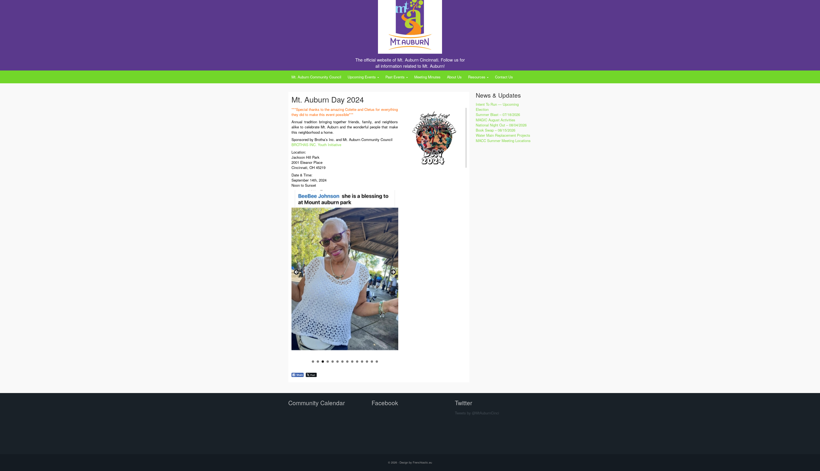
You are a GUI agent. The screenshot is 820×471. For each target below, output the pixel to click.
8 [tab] (347, 361)
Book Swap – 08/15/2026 (495, 130)
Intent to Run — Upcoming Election (497, 106)
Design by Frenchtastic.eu (416, 462)
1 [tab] (313, 361)
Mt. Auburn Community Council (316, 76)
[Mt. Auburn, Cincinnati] (410, 22)
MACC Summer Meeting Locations (503, 140)
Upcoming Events (362, 76)
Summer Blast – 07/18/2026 (498, 114)
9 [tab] (352, 361)
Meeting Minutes (427, 76)
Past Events (395, 76)
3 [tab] (323, 361)
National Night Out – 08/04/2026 (501, 125)
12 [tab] (367, 361)
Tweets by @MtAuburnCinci (477, 412)
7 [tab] (342, 361)
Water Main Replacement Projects (503, 135)
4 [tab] (328, 361)
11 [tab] (362, 361)
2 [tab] (318, 361)
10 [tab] (357, 361)
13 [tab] (372, 361)
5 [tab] (332, 361)
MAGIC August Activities (495, 119)
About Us (454, 76)
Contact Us (504, 76)
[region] (344, 273)
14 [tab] (377, 361)
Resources (477, 76)
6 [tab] (337, 361)
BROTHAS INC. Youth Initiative (316, 144)
